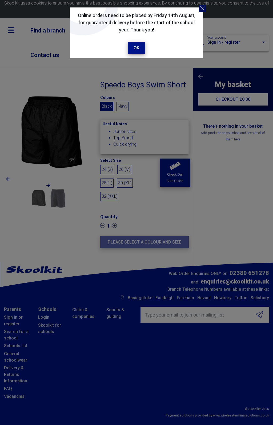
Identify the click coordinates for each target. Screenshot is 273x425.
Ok (136, 47)
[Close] (202, 8)
